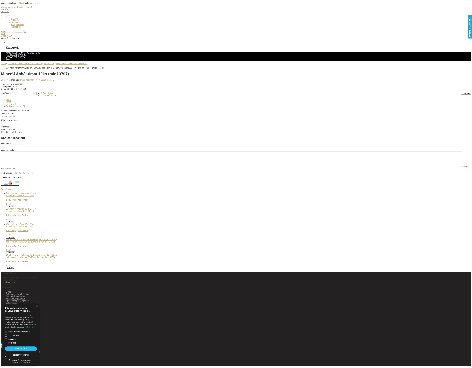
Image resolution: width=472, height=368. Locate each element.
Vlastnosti (10, 102)
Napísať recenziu (46, 80)
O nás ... (9, 292)
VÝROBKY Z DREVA (15, 57)
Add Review (23, 200)
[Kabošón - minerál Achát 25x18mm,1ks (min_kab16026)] (31, 240)
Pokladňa (15, 20)
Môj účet (14, 18)
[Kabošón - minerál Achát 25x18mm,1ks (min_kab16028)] (31, 255)
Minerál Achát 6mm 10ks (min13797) (72, 64)
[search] (25, 31)
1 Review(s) (11, 200)
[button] (21, 360)
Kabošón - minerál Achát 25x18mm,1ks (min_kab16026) (30, 242)
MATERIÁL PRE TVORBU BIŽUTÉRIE (23, 53)
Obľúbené (15, 22)
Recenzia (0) (11, 104)
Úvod (3, 64)
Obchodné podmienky (15, 296)
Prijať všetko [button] (21, 349)
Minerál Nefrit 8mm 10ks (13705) (20, 196)
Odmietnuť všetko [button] (21, 355)
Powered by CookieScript (21, 363)
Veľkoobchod (11, 303)
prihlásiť (20, 3)
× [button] (36, 306)
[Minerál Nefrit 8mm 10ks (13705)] (21, 193)
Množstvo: (5, 93)
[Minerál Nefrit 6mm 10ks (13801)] (21, 224)
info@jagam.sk (8, 282)
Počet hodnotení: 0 (28, 80)
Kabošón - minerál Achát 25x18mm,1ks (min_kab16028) (30, 257)
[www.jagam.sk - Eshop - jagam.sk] (16, 7)
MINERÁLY (49, 64)
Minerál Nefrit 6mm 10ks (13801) (20, 226)
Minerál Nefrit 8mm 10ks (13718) (20, 211)
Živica (8, 59)
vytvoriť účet (35, 3)
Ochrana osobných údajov (17, 294)
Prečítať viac (29, 327)
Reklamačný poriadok (15, 299)
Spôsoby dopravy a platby (17, 301)
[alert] (20, 335)
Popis (8, 100)
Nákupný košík (17, 25)
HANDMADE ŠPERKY (16, 55)
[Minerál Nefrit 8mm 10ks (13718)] (21, 209)
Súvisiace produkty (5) (15, 106)
